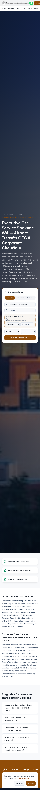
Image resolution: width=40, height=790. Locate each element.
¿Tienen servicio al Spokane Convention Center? (16, 728)
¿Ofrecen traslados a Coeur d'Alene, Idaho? (16, 719)
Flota (18, 8)
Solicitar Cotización (18, 337)
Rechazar (19, 783)
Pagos (30, 8)
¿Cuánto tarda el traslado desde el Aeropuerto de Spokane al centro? (18, 708)
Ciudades (9, 215)
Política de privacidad (21, 778)
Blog (24, 8)
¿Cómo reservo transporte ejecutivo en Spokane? (15, 748)
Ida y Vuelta (20, 298)
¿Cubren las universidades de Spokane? (16, 738)
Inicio (4, 8)
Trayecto (10, 298)
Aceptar (31, 783)
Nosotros (11, 8)
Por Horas (30, 298)
